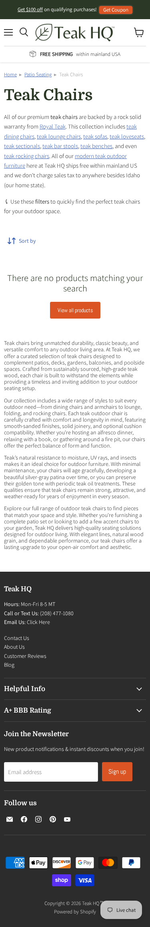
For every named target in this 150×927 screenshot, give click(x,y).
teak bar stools (60, 146)
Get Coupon (115, 9)
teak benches (96, 146)
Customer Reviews (25, 656)
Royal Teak (53, 126)
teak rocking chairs (26, 156)
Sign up (117, 771)
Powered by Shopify (75, 911)
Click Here (38, 622)
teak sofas (95, 136)
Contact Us (16, 638)
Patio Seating (38, 74)
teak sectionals (22, 146)
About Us (14, 646)
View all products (75, 310)
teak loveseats (127, 136)
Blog (9, 664)
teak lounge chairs (59, 136)
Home (10, 74)
